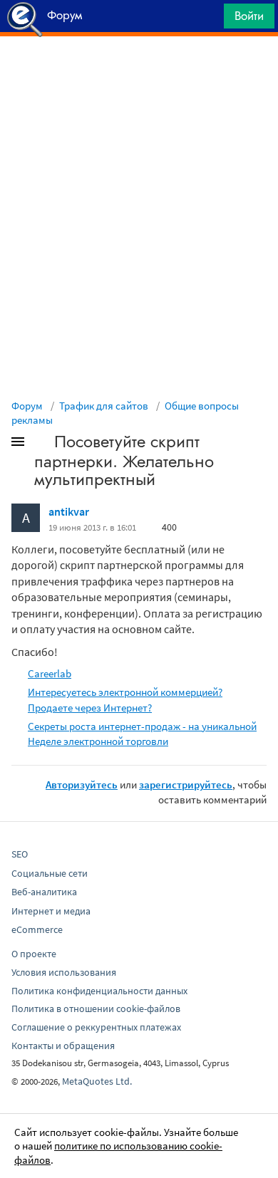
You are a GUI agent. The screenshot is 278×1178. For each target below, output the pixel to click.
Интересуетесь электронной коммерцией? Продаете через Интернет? (125, 699)
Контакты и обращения (63, 1045)
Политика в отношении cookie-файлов (95, 1008)
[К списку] (41, 444)
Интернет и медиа (51, 911)
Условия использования (63, 972)
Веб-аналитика (44, 891)
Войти (249, 15)
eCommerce (37, 929)
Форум (27, 405)
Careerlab (49, 673)
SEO (19, 854)
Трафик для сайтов (103, 405)
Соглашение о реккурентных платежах (96, 1027)
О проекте (33, 953)
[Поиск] (208, 19)
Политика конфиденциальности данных (99, 990)
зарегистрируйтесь (185, 784)
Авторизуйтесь (82, 784)
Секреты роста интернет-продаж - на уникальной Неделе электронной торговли (142, 733)
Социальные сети (49, 873)
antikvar (68, 511)
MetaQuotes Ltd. (97, 1081)
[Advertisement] (139, 72)
